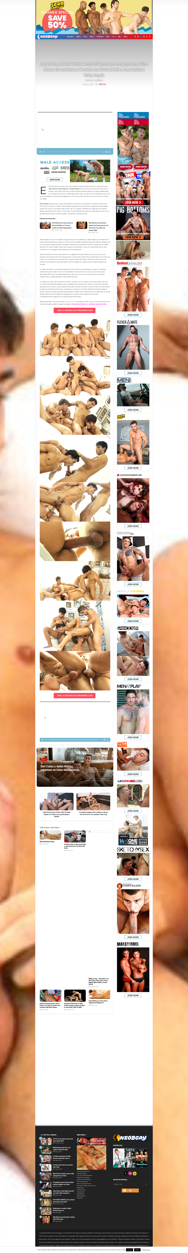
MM (125, 36)
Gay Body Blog (81, 1173)
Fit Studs (79, 1198)
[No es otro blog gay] (47, 36)
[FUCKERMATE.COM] (133, 375)
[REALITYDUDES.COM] (133, 776)
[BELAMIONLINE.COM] (133, 317)
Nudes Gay (80, 1187)
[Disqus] (75, 1041)
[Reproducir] (40, 152)
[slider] (73, 739)
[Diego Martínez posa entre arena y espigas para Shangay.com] (99, 994)
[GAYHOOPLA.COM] (133, 682)
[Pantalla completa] (110, 152)
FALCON (99, 36)
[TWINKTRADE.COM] (133, 205)
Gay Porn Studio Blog (83, 1179)
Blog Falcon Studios (83, 1177)
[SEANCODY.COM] (133, 470)
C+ (113, 36)
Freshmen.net (71, 301)
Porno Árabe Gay (82, 1181)
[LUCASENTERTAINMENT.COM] (133, 529)
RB (119, 36)
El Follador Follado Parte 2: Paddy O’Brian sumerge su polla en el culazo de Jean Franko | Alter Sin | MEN (74, 1005)
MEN (78, 36)
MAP (91, 36)
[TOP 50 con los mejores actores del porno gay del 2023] (46, 1141)
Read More (146, 1250)
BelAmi (44, 760)
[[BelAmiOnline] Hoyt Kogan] (50, 835)
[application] (75, 134)
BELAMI (70, 36)
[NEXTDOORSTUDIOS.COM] (133, 623)
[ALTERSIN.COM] (130, 1167)
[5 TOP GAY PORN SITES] (75, 171)
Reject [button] (137, 1250)
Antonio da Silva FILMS (84, 1183)
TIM (107, 36)
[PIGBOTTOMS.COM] (133, 239)
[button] (75, 134)
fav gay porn (81, 1192)
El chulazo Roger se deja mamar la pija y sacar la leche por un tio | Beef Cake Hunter (75, 846)
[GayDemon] (91, 1144)
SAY (84, 36)
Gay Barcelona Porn (83, 1171)
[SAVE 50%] (94, 17)
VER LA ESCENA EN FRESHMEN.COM (75, 310)
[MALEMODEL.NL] (133, 998)
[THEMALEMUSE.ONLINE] (91, 1169)
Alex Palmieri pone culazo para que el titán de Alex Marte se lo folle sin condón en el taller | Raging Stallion (62, 225)
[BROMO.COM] (133, 587)
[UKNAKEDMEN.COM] (133, 813)
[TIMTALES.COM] (133, 940)
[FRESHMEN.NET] (125, 170)
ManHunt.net (81, 1190)
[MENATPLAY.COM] (133, 740)
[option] (75, 767)
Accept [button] (129, 1250)
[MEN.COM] (133, 412)
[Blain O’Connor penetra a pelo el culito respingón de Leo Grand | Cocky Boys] (46, 1176)
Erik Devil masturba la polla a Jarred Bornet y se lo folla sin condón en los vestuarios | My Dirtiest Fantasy (50, 1005)
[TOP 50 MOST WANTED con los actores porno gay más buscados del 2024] (46, 1202)
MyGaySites (80, 1194)
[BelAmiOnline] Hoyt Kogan (47, 841)
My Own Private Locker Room (86, 1185)
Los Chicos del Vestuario (84, 1175)
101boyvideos (81, 1196)
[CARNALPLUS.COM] (133, 845)
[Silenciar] (107, 152)
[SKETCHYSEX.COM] (133, 881)
